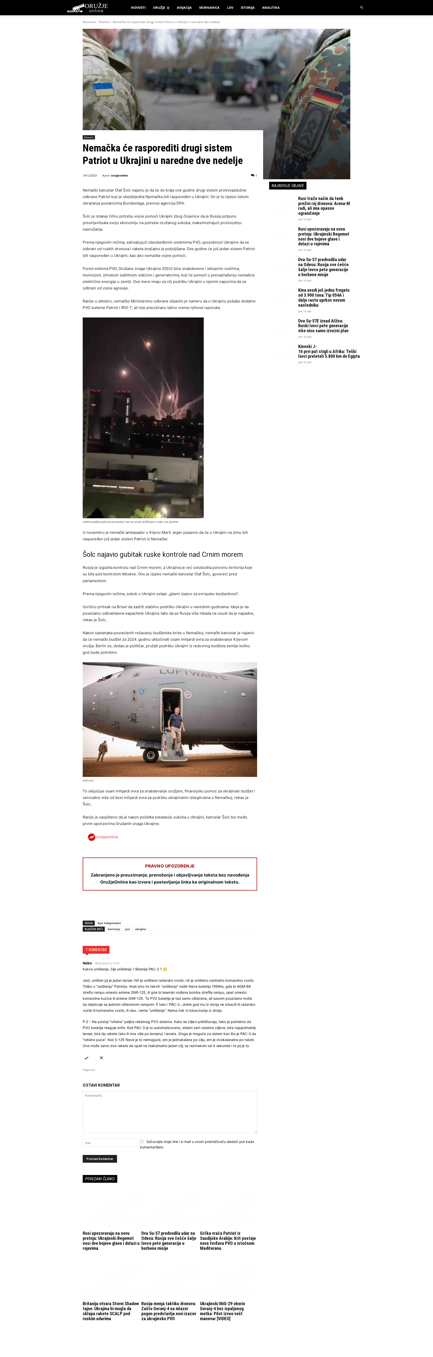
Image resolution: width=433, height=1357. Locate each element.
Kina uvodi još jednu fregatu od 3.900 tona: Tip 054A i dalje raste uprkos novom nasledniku (324, 297)
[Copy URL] (157, 908)
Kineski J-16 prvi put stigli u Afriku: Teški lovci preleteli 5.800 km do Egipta (329, 351)
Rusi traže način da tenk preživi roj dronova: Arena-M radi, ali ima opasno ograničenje (324, 206)
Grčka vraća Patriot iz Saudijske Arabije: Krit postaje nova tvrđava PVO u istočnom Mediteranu (228, 1241)
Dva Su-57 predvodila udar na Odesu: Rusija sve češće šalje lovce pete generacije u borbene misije (168, 1241)
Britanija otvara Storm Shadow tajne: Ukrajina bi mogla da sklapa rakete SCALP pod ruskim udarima (111, 1311)
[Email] (122, 908)
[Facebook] (88, 908)
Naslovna (89, 22)
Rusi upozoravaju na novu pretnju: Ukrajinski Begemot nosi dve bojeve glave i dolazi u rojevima (111, 1241)
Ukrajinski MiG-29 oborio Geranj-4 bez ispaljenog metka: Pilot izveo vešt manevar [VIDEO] (222, 1311)
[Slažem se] (86, 1057)
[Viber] (145, 908)
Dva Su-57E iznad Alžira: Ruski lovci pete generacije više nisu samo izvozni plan (323, 325)
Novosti (104, 22)
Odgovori (89, 1070)
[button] (362, 8)
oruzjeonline (119, 175)
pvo (127, 929)
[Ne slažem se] (101, 1057)
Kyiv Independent (109, 923)
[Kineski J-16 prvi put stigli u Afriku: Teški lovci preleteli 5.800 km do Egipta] (281, 353)
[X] (99, 908)
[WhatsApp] (111, 908)
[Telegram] (134, 908)
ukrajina (140, 929)
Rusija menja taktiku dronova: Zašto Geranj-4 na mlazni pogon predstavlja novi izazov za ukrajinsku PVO (168, 1311)
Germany (114, 929)
